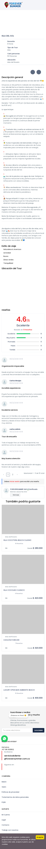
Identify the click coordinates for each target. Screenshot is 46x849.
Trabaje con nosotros (10, 830)
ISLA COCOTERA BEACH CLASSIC (17, 540)
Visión (4, 787)
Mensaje (16, 495)
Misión (4, 782)
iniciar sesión (15, 481)
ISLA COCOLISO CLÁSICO (14, 590)
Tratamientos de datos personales (15, 797)
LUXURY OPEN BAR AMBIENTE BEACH (19, 690)
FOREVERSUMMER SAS (18, 489)
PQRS (4, 802)
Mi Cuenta (6, 815)
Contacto (5, 825)
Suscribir (38, 730)
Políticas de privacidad (10, 792)
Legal (4, 820)
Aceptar (40, 837)
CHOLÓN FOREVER (11, 640)
